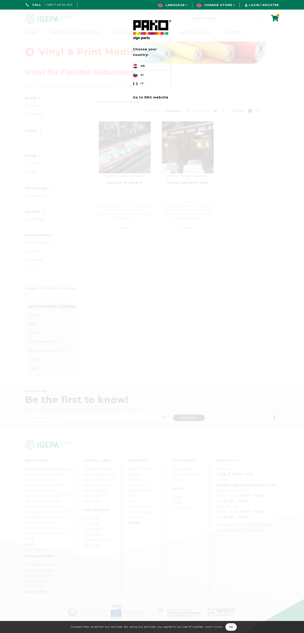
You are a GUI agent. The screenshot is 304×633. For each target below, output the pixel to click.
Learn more (213, 626)
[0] (275, 19)
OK (231, 627)
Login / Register (264, 5)
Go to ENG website (150, 97)
